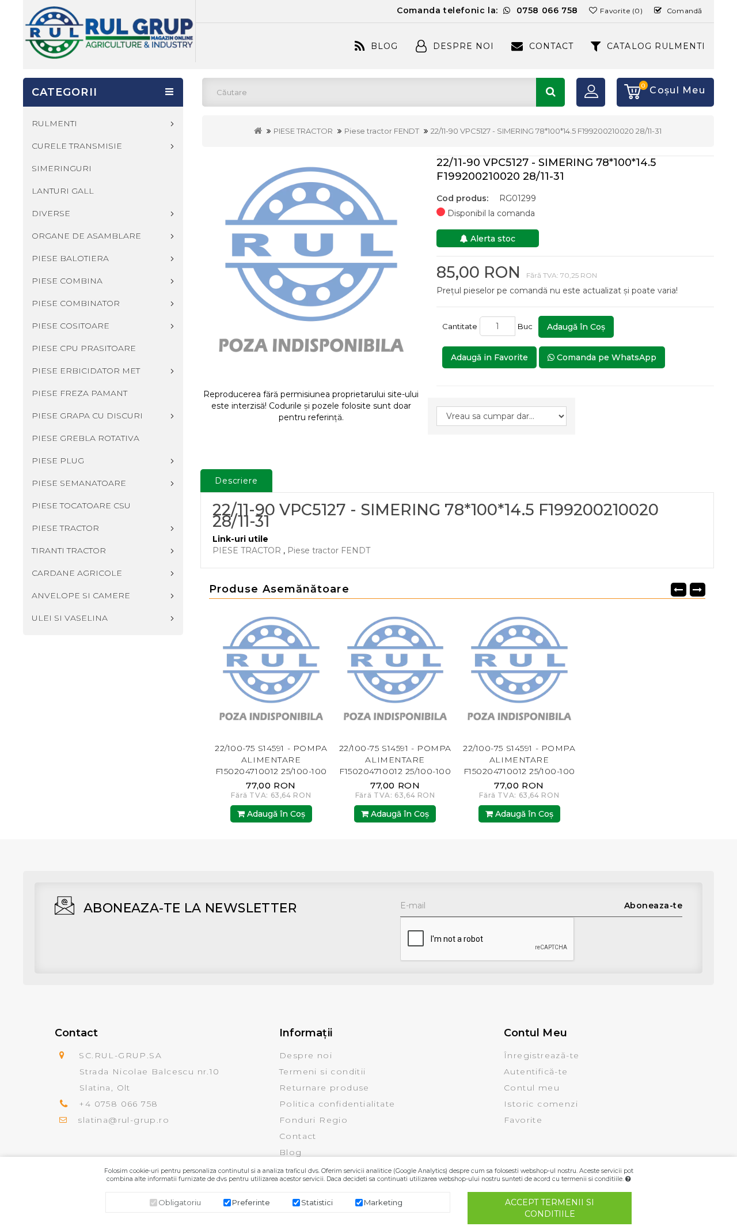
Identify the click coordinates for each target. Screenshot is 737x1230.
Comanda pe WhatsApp (605, 357)
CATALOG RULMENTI (656, 46)
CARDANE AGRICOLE (77, 573)
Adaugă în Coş (576, 327)
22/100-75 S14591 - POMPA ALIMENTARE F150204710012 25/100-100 (271, 759)
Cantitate (459, 326)
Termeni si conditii (322, 1071)
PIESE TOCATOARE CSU (81, 505)
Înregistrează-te (541, 1055)
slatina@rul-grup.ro (123, 1120)
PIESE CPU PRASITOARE (84, 348)
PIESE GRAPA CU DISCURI (87, 415)
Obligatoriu (179, 1202)
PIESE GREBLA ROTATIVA (85, 438)
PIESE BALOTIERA (70, 258)
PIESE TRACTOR (303, 130)
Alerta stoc (491, 238)
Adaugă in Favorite (489, 357)
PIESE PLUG (58, 460)
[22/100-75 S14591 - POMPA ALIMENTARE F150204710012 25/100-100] (271, 672)
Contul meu (532, 1087)
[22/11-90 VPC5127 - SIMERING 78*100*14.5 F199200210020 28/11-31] (311, 268)
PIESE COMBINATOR (76, 303)
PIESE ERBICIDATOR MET (86, 370)
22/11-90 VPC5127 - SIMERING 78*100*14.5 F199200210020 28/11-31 (546, 130)
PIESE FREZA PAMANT (79, 393)
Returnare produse (324, 1087)
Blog (384, 46)
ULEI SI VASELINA (70, 618)
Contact (551, 46)
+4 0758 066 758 (118, 1104)
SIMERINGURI (62, 168)
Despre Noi (463, 46)
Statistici (317, 1202)
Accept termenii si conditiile (549, 1208)
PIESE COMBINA (67, 281)
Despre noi (305, 1055)
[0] (629, 92)
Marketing (383, 1202)
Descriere (236, 481)
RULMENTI (54, 123)
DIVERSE (51, 213)
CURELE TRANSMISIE (77, 146)
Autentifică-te (536, 1071)
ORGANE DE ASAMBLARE (86, 236)
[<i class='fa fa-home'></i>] (258, 130)
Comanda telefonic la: (487, 10)
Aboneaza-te (653, 905)
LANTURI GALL (63, 191)
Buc (527, 326)
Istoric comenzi (541, 1104)
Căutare (550, 92)
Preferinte (251, 1202)
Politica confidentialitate (337, 1104)
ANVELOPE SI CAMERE (81, 595)
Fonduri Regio (313, 1120)
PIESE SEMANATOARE (79, 483)
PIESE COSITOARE (70, 325)
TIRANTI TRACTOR (69, 550)
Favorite (523, 1120)
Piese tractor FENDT (381, 130)
